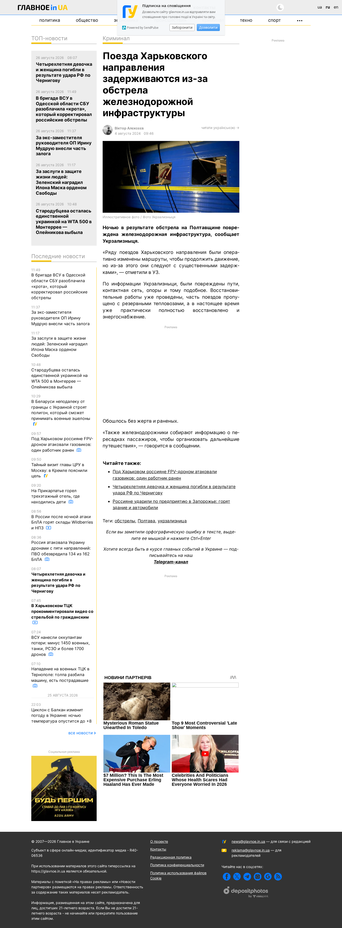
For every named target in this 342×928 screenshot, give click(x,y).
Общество (87, 20)
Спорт (274, 20)
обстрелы (125, 520)
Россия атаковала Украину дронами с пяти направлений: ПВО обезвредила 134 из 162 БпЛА (61, 548)
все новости (80, 732)
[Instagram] (257, 877)
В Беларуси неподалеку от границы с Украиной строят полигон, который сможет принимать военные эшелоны (60, 407)
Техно (246, 20)
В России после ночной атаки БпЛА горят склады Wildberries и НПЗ (62, 519)
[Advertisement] (171, 371)
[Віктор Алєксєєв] (108, 133)
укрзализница (172, 520)
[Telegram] (247, 877)
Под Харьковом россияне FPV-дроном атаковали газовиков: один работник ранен (62, 442)
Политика (49, 20)
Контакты (158, 849)
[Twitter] (237, 877)
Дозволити (208, 27)
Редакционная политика (171, 857)
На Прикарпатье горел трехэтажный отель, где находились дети (55, 493)
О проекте (159, 841)
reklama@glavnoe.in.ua (251, 850)
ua (319, 6)
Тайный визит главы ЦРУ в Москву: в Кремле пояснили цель (59, 467)
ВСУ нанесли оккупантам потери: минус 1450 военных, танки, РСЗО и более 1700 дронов (60, 643)
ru (328, 6)
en (336, 6)
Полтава (146, 520)
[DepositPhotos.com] (246, 893)
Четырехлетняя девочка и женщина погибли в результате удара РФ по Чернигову (58, 580)
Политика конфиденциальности (177, 865)
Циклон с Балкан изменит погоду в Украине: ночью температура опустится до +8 (61, 713)
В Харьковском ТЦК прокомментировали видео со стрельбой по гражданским (62, 609)
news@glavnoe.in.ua (248, 841)
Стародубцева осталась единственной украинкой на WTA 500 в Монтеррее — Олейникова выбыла (59, 375)
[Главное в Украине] (43, 8)
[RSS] (278, 877)
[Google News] (268, 877)
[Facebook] (227, 877)
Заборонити (182, 27)
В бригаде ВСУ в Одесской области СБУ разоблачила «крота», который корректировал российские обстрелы (59, 284)
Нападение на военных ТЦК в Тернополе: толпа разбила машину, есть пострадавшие (60, 672)
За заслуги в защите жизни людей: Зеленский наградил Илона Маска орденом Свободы (59, 344)
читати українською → (220, 127)
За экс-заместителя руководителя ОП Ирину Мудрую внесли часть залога (60, 315)
